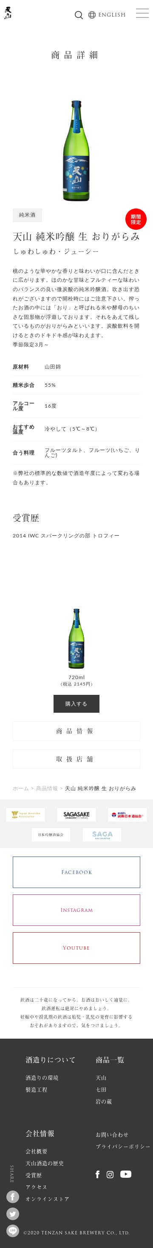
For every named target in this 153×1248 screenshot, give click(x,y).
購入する (76, 703)
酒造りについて (51, 1059)
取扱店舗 (76, 759)
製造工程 (37, 1090)
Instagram (76, 910)
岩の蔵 (104, 1102)
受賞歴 (34, 1175)
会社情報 (40, 1133)
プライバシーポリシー (123, 1147)
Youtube (76, 948)
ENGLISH (111, 15)
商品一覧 (110, 1059)
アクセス (37, 1187)
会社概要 (37, 1152)
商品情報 (76, 731)
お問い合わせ (112, 1135)
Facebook (76, 872)
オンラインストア (48, 1199)
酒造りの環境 (42, 1078)
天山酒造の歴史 (45, 1163)
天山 (101, 1078)
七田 (101, 1090)
